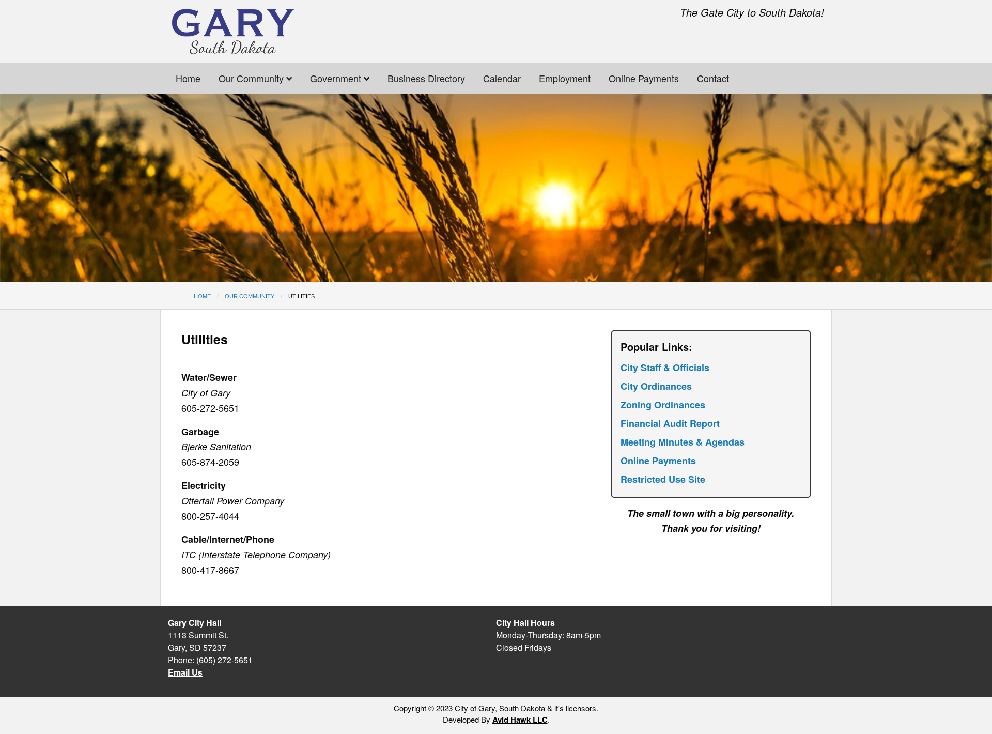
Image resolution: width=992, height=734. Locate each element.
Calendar (502, 78)
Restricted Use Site (663, 479)
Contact (713, 78)
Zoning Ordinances (663, 404)
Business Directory (426, 78)
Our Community (252, 78)
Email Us (185, 672)
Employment (565, 78)
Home (188, 78)
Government (337, 78)
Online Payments (644, 78)
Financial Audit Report (670, 423)
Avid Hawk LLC (520, 719)
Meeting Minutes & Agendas (683, 442)
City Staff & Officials (665, 367)
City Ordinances (656, 386)
